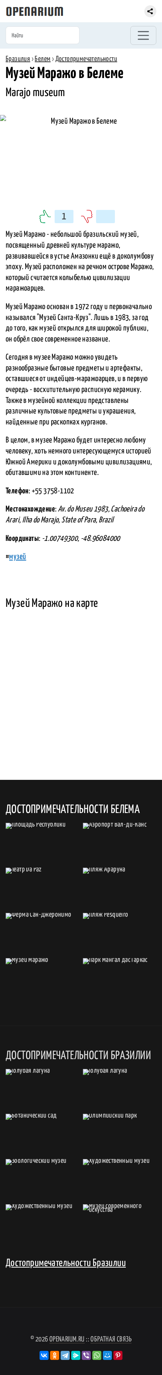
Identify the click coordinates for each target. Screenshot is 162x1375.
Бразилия (18, 59)
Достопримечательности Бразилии (66, 1263)
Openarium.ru (67, 1339)
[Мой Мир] (107, 1355)
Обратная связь (110, 1339)
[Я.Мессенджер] (75, 1355)
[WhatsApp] (96, 1355)
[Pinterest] (117, 1355)
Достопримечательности (86, 59)
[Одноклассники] (54, 1355)
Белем (42, 59)
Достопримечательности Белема (73, 809)
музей (17, 556)
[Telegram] (65, 1355)
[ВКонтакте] (44, 1355)
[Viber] (86, 1355)
